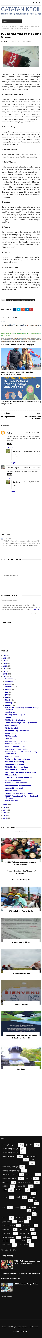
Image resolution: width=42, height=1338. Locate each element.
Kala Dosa (21, 1069)
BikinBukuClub (20, 1218)
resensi (34, 1190)
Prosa (21, 1222)
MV (34, 1211)
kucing (17, 1207)
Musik (18, 1197)
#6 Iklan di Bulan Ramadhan (16, 783)
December (9, 679)
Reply (10, 443)
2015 (5, 807)
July (7, 692)
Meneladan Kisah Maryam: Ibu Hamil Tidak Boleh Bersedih (21, 1037)
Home (3, 27)
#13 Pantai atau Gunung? (15, 762)
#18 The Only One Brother (15, 720)
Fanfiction (5, 1241)
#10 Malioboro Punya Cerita (21, 911)
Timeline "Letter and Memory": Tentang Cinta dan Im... (21, 753)
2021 (5, 666)
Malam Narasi (27, 1225)
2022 (5, 663)
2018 (5, 674)
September (10, 687)
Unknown (10, 433)
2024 (5, 658)
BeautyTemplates (21, 1327)
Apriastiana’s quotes (9, 600)
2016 (5, 805)
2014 (5, 810)
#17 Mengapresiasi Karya (15, 746)
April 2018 (5, 1182)
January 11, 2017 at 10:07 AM (31, 467)
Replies (10, 447)
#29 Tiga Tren (10, 712)
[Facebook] (33, 3)
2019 (5, 671)
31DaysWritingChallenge (14, 27)
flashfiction (19, 1190)
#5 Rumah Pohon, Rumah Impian (18, 785)
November (9, 681)
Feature (4, 1218)
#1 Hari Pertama (11, 801)
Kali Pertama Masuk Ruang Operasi (19, 793)
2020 (5, 668)
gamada (32, 1197)
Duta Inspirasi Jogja (8, 1225)
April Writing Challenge (9, 1174)
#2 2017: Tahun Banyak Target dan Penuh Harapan (21, 797)
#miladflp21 (27, 1237)
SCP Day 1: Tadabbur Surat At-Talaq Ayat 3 (18, 345)
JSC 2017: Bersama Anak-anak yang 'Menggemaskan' (21, 863)
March (8, 700)
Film (36, 1200)
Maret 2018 (29, 1174)
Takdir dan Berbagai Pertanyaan (18, 759)
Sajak (32, 1160)
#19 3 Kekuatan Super (13, 744)
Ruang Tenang (21, 831)
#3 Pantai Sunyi (11, 791)
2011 (5, 818)
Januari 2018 (21, 1241)
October (8, 684)
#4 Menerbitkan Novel (14, 788)
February (9, 703)
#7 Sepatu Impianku (13, 780)
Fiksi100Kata (32, 1207)
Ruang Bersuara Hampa (14, 764)
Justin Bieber (6, 1222)
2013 (5, 813)
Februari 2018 (21, 1186)
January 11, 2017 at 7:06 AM (32, 433)
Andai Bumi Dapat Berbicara (16, 769)
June (7, 695)
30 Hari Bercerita (30, 1156)
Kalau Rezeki (10, 739)
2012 (5, 815)
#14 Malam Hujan (12, 756)
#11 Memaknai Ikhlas (21, 942)
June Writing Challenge (25, 1182)
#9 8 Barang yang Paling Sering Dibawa (20, 772)
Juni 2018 (5, 1186)
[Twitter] (36, 3)
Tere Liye (36, 609)
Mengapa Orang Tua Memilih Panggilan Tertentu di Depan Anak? (17, 373)
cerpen (4, 1197)
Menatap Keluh (11, 733)
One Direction (6, 1233)
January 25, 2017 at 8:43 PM (32, 451)
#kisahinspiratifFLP (8, 1237)
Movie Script (6, 1245)
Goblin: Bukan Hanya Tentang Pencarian (21, 723)
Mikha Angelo (24, 1229)
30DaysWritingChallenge (10, 1153)
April (7, 697)
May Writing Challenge (9, 1178)
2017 (5, 677)
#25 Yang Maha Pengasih (15, 715)
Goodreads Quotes (35, 614)
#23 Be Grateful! (11, 728)
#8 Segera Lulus (11, 775)
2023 (5, 661)
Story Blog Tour (25, 1233)
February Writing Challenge (11, 1171)
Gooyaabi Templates (21, 1331)
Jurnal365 (29, 1145)
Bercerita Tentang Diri (21, 880)
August (8, 689)
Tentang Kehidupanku (32, 27)
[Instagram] (39, 3)
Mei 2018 (28, 1178)
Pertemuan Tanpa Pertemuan (17, 730)
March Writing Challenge (10, 1167)
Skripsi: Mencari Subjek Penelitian (18, 777)
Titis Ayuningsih (13, 468)
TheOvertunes (23, 1245)
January (8, 705)
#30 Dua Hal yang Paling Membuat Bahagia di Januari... (22, 708)
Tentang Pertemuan (21, 973)
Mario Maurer (6, 1229)
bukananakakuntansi (8, 1156)
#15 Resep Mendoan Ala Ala (16, 741)
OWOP (4, 1190)
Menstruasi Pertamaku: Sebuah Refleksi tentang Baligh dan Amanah (21, 403)
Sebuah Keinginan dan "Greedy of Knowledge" (21, 872)
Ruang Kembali (21, 1004)
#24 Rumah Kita (11, 725)
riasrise (15, 451)
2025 (5, 655)
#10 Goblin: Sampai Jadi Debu (16, 767)
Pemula (8, 717)
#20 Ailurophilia (11, 736)
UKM (3, 1207)
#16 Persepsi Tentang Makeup (17, 749)
